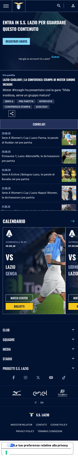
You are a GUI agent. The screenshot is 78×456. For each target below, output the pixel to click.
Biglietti (19, 306)
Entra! (55, 57)
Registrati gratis (16, 41)
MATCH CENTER (19, 298)
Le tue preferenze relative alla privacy (41, 445)
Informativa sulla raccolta (22, 451)
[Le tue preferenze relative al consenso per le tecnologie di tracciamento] (6, 452)
